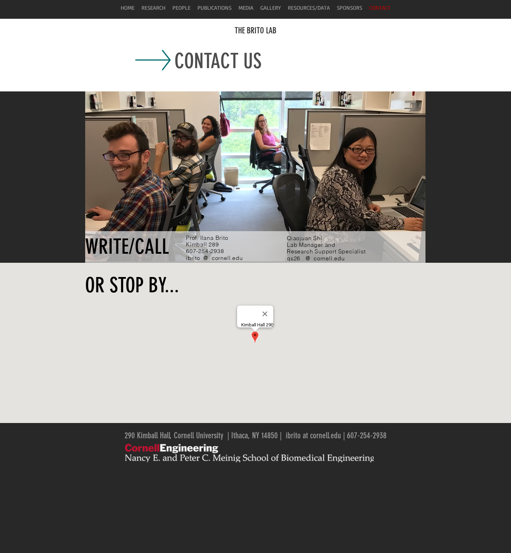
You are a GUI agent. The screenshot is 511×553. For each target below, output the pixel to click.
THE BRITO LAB (255, 30)
